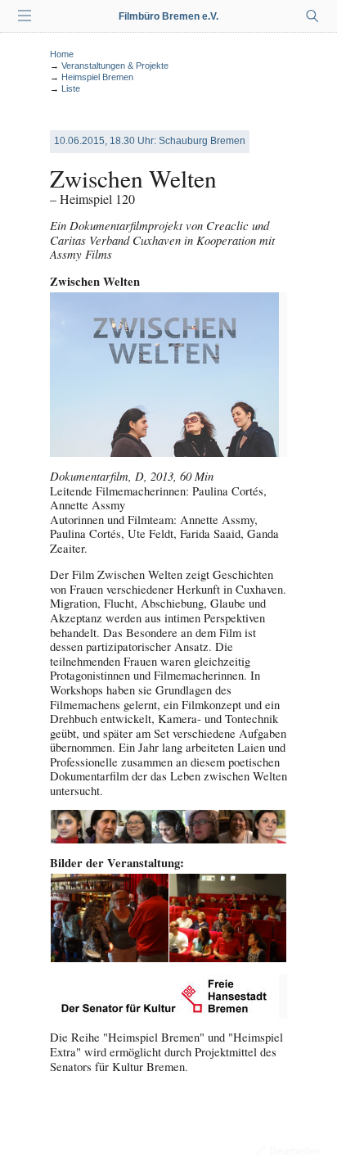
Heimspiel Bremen (97, 77)
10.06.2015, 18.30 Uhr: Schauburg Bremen (149, 141)
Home (62, 54)
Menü (24, 16)
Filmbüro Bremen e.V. (168, 16)
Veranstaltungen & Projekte (114, 65)
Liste (70, 88)
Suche (312, 16)
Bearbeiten (295, 1151)
